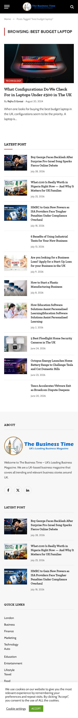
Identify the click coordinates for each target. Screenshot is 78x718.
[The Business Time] (39, 6)
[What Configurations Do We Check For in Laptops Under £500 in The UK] (39, 63)
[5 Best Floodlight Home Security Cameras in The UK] (15, 344)
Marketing (10, 638)
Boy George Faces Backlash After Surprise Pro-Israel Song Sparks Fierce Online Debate (52, 161)
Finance (9, 631)
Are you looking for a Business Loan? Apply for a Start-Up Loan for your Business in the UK (51, 262)
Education (10, 657)
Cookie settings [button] (16, 709)
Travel (7, 674)
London (9, 618)
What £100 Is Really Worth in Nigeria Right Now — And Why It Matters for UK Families (52, 186)
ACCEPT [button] (36, 708)
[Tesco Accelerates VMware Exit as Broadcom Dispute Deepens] (15, 391)
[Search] (71, 6)
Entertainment (13, 663)
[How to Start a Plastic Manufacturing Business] (15, 288)
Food (7, 681)
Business (9, 624)
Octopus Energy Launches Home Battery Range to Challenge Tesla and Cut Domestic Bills (52, 365)
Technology (13, 80)
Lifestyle (9, 670)
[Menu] (7, 6)
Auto (7, 649)
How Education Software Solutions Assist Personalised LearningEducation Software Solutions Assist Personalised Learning (49, 313)
